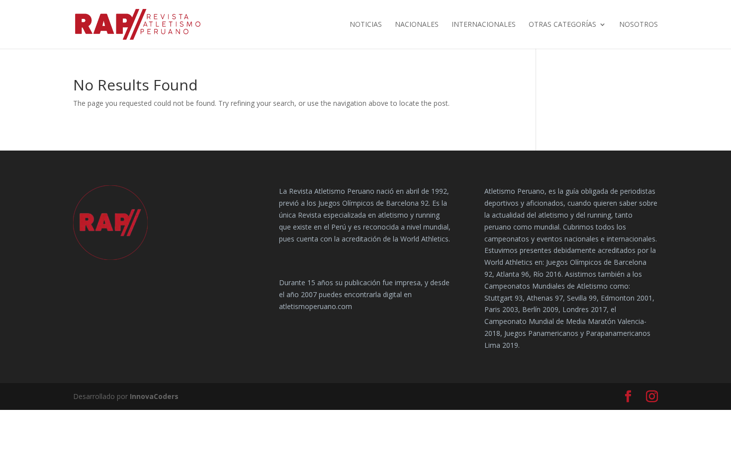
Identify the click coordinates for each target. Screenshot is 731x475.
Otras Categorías (562, 25)
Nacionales (417, 25)
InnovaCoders (154, 396)
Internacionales (484, 25)
